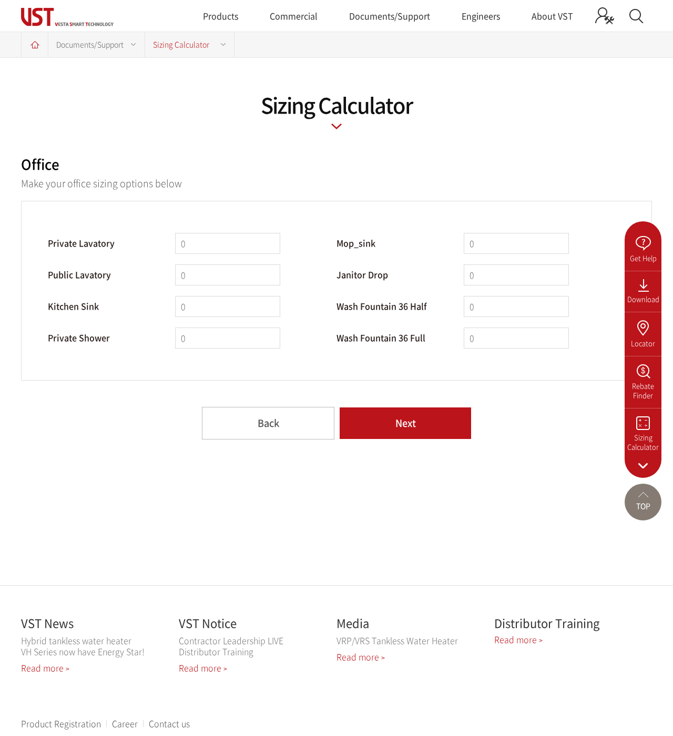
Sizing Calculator (181, 44)
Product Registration (61, 723)
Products (220, 15)
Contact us (169, 723)
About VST (552, 15)
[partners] (604, 16)
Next (405, 423)
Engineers (481, 15)
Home (35, 44)
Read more (45, 667)
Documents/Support (389, 15)
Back (268, 423)
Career (125, 723)
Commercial (294, 15)
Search (636, 16)
